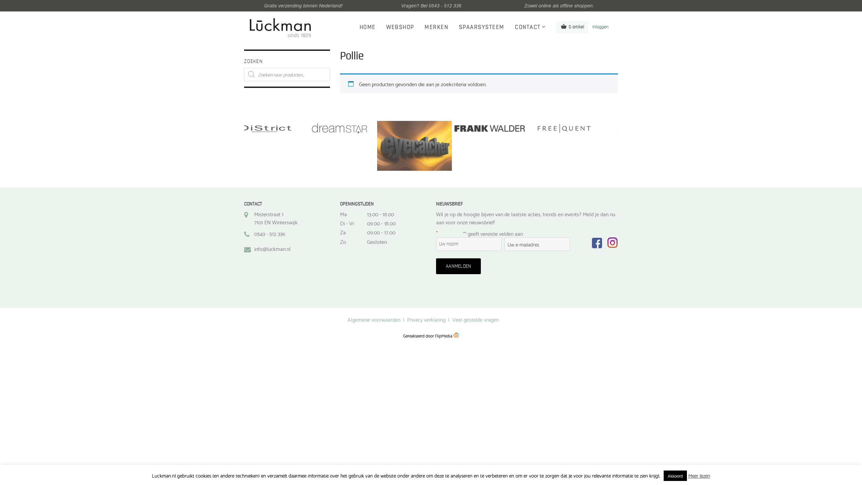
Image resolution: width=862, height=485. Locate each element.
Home (368, 27)
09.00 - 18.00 (381, 223)
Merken (436, 27)
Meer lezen (699, 475)
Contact (528, 27)
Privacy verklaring (426, 319)
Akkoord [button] (675, 475)
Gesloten (377, 241)
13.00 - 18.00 (380, 214)
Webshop (400, 27)
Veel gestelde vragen (475, 319)
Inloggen (600, 27)
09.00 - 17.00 (381, 232)
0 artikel (576, 27)
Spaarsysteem (481, 27)
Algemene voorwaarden (373, 319)
